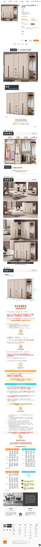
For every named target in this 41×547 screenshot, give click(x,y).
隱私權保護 (36, 534)
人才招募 (13, 534)
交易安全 (36, 536)
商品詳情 (14, 44)
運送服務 (26, 44)
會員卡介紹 (30, 531)
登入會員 (24, 20)
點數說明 (30, 533)
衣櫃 (9, 3)
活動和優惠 (10, 1)
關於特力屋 (33, 1)
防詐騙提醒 (36, 527)
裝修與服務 (21, 1)
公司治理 (20, 530)
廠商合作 (25, 533)
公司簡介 (20, 527)
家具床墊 (4, 3)
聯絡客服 (30, 538)
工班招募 (25, 536)
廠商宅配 (24, 27)
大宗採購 (25, 531)
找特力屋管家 (16, 1)
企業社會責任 (20, 532)
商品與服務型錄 (13, 531)
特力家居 (13, 532)
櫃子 (7, 3)
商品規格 (18, 44)
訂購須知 (22, 44)
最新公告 (13, 527)
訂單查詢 (30, 528)
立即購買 (30, 40)
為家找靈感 (27, 1)
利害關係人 (20, 535)
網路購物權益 (36, 529)
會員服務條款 (36, 532)
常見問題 (30, 536)
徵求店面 (25, 528)
